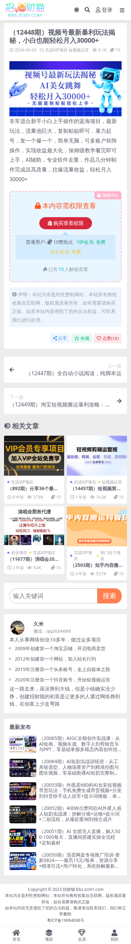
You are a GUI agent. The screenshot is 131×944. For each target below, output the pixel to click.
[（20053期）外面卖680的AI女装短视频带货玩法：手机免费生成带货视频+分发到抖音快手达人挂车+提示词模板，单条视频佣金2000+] (22, 791)
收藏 (85, 338)
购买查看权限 (68, 223)
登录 (107, 10)
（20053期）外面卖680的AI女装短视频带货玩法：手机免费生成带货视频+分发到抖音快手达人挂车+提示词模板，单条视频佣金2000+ (80, 793)
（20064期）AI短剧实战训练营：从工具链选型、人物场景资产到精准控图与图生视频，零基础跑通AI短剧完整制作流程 (79, 769)
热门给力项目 (110, 555)
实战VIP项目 (56, 50)
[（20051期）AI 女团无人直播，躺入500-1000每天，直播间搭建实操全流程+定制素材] (22, 838)
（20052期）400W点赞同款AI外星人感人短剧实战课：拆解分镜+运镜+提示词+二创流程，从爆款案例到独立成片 (80, 814)
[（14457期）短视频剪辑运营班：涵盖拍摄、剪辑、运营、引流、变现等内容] (97, 455)
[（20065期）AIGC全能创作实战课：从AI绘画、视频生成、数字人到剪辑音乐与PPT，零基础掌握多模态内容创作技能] (22, 744)
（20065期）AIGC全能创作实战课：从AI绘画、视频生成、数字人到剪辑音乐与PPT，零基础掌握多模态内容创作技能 (79, 746)
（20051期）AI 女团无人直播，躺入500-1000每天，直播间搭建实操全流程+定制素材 (79, 837)
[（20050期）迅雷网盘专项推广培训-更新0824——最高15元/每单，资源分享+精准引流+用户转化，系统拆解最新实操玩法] (22, 861)
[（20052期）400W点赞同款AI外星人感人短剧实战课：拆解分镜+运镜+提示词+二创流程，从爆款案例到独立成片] (22, 814)
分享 (62, 338)
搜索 (109, 595)
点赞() (110, 338)
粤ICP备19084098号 (65, 920)
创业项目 (19, 552)
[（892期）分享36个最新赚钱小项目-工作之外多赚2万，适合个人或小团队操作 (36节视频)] (34, 455)
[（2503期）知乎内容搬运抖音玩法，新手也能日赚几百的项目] (97, 526)
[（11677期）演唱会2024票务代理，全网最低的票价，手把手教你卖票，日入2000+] (34, 526)
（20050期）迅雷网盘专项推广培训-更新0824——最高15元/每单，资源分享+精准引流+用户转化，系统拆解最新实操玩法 (79, 863)
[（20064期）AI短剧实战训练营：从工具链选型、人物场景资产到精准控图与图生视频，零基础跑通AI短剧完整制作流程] (22, 768)
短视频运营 (79, 50)
